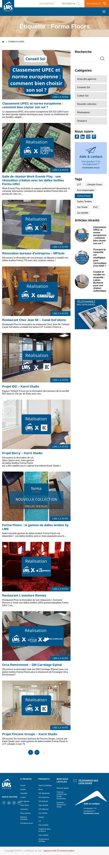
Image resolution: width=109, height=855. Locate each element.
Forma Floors (84, 196)
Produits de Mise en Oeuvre (44, 830)
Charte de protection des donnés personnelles (62, 795)
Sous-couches (43, 835)
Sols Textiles (42, 813)
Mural (40, 789)
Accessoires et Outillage (43, 840)
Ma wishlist (94, 3)
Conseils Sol (83, 87)
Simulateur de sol (26, 823)
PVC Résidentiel (44, 793)
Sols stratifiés (43, 825)
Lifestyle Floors (94, 184)
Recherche (83, 52)
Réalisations (83, 112)
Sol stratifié (82, 213)
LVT (79, 184)
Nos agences (46, 3)
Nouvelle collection (86, 104)
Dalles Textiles (84, 201)
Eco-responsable (85, 190)
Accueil (3, 42)
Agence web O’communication (59, 850)
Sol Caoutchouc (43, 797)
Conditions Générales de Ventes (61, 804)
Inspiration (24, 809)
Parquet (41, 817)
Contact (23, 797)
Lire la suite (60, 97)
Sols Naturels (43, 801)
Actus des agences (86, 79)
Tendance (82, 121)
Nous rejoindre (25, 813)
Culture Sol (82, 96)
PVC (95, 207)
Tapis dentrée (43, 805)
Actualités (23, 793)
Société (23, 789)
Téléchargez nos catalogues (88, 781)
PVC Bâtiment (43, 809)
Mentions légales (63, 788)
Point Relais (24, 805)
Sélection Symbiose (23, 818)
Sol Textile (82, 207)
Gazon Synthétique (45, 785)
